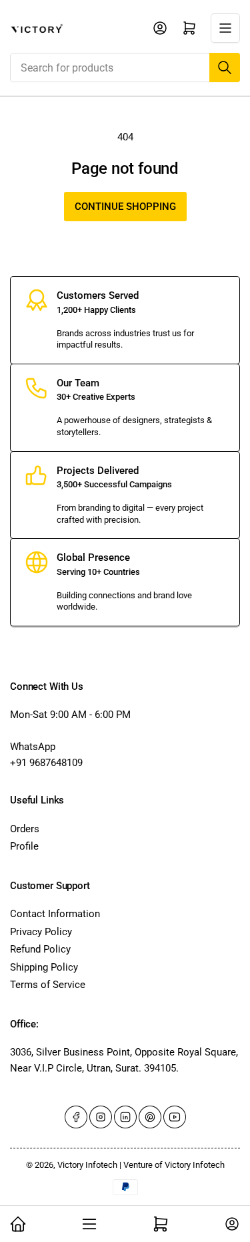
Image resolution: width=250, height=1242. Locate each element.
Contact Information (55, 914)
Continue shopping (125, 207)
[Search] (224, 67)
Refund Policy (40, 949)
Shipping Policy (44, 967)
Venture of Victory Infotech (174, 1165)
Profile (24, 846)
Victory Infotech (87, 1165)
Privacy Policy (41, 932)
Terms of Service (47, 985)
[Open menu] (225, 28)
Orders (24, 829)
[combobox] (125, 67)
